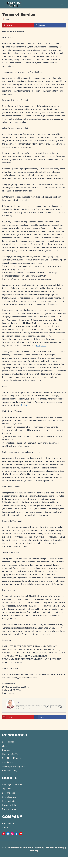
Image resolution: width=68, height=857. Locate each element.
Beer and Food (8, 793)
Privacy (34, 851)
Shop (4, 746)
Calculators (7, 762)
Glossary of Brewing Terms (14, 766)
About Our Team (9, 823)
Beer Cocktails (8, 801)
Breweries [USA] (9, 770)
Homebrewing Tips (10, 754)
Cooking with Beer (10, 805)
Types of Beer (8, 788)
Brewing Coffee (9, 809)
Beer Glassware (9, 797)
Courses (6, 750)
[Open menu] (62, 4)
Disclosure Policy (55, 847)
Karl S (9, 19)
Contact (5, 827)
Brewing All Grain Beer (12, 784)
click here (24, 405)
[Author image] (3, 19)
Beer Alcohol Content (12, 758)
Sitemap (39, 847)
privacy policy (41, 345)
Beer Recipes (8, 741)
